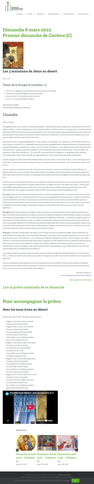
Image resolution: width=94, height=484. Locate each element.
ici (44, 85)
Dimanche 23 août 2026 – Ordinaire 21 (26, 458)
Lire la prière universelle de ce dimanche (33, 287)
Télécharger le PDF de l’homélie (80, 280)
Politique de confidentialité (64, 475)
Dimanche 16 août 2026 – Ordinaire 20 (46, 458)
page (67, 480)
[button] (17, 450)
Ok (75, 481)
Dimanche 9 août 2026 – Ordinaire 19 (67, 458)
